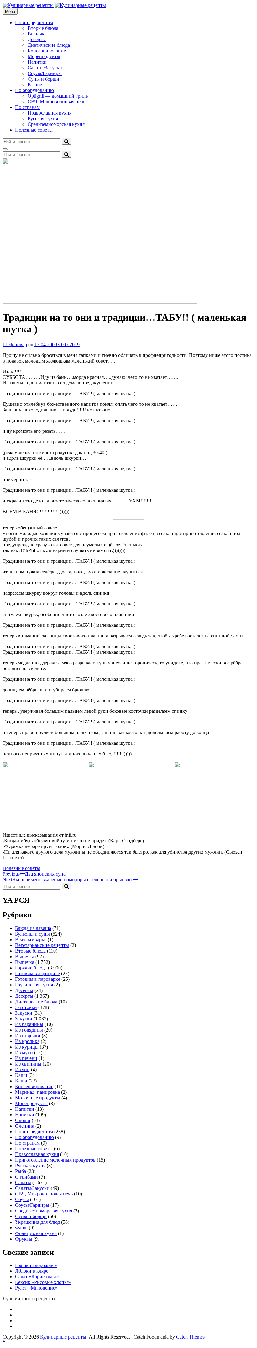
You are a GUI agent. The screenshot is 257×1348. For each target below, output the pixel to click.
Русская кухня (43, 118)
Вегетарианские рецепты (42, 945)
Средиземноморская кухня (56, 124)
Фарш (21, 1227)
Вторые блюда (43, 28)
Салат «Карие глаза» (37, 1276)
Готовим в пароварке (37, 979)
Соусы (22, 1199)
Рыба (20, 1171)
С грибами (26, 1176)
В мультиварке (30, 939)
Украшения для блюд (37, 1222)
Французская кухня (36, 1233)
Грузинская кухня (34, 984)
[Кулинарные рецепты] (80, 5)
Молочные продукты (37, 1097)
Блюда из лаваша (33, 928)
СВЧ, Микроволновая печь (56, 101)
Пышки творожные (36, 1265)
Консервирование (47, 50)
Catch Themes (190, 1337)
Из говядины (29, 1030)
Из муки (24, 1052)
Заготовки (26, 1007)
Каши (21, 1075)
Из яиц (22, 1069)
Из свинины (28, 1063)
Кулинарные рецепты (63, 1337)
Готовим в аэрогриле (37, 973)
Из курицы (27, 1047)
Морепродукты (44, 56)
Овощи (22, 1120)
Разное (35, 84)
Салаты (23, 1182)
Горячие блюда (31, 967)
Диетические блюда (49, 45)
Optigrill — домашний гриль (58, 96)
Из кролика (27, 1041)
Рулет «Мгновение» (36, 1288)
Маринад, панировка (37, 1092)
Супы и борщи (43, 79)
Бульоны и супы (32, 934)
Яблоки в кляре (31, 1271)
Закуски (23, 1013)
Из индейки (27, 1035)
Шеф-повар (15, 344)
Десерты (37, 39)
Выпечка (37, 33)
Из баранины (29, 1024)
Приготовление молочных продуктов (55, 1160)
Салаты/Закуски (45, 67)
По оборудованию (34, 90)
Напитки (37, 62)
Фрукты (23, 1239)
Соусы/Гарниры (45, 73)
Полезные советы (34, 129)
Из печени (26, 1058)
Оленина (24, 1126)
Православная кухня (49, 112)
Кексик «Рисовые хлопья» (43, 1282)
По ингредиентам (34, 22)
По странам (27, 107)
